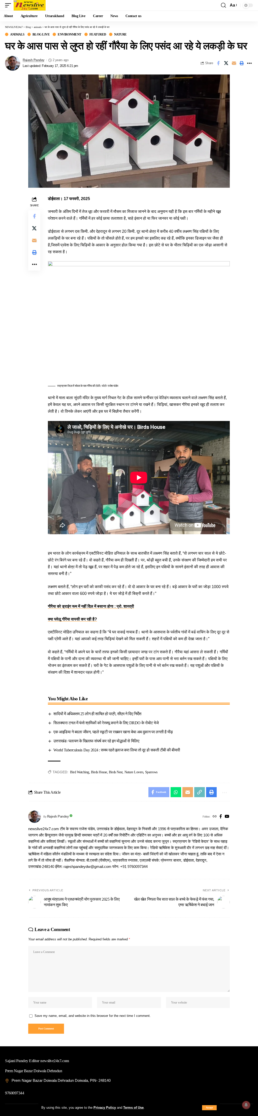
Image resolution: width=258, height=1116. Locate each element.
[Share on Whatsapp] (176, 792)
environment (69, 34)
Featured (97, 34)
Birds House (99, 772)
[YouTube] (227, 816)
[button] (209, 1107)
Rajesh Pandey (33, 60)
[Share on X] (226, 63)
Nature (120, 34)
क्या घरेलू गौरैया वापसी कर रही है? (72, 619)
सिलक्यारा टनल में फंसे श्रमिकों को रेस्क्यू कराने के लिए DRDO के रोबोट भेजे (105, 723)
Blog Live (41, 34)
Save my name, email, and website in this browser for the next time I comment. (93, 1016)
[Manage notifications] (246, 1105)
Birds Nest (115, 772)
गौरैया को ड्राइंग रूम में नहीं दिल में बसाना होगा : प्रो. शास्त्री (91, 606)
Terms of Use (133, 1107)
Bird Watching (79, 772)
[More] (249, 63)
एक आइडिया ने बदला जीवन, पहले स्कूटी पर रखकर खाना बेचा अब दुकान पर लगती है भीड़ (113, 732)
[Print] (241, 63)
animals (17, 34)
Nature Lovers (133, 772)
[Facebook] (220, 816)
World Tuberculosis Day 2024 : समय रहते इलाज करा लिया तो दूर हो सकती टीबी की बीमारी (116, 750)
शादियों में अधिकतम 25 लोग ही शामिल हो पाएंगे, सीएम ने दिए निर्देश (97, 714)
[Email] (233, 63)
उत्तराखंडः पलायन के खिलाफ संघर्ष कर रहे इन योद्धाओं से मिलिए (96, 741)
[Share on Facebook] (218, 63)
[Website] (214, 816)
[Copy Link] (199, 792)
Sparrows (151, 772)
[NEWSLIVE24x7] (30, 5)
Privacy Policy (104, 1107)
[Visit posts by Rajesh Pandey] (12, 63)
